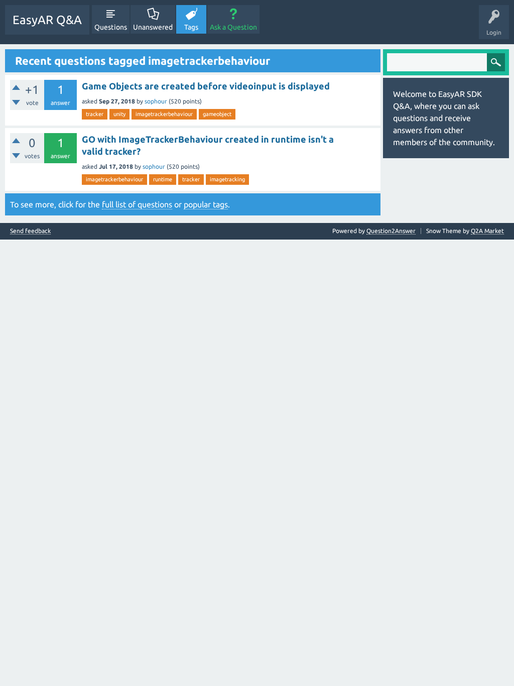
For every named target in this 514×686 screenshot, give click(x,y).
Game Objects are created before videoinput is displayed (206, 86)
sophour (156, 101)
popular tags (206, 204)
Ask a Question (233, 27)
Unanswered (153, 27)
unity (119, 114)
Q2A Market (487, 230)
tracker (94, 114)
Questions (110, 27)
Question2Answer (391, 230)
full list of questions (137, 204)
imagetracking (227, 179)
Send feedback (30, 231)
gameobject (217, 114)
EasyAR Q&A (47, 20)
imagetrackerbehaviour (164, 114)
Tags (191, 27)
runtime (162, 179)
